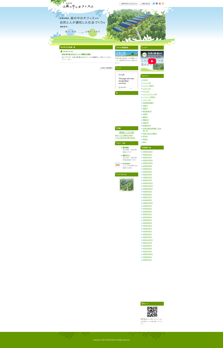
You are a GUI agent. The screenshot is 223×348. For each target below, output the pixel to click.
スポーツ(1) (147, 89)
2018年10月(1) (148, 152)
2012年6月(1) (147, 229)
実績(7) (145, 108)
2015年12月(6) (148, 160)
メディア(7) (147, 100)
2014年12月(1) (148, 183)
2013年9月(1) (147, 209)
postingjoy (126, 163)
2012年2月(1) (147, 234)
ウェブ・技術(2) (148, 86)
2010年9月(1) (147, 257)
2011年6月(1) (147, 246)
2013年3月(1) (147, 217)
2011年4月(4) (147, 248)
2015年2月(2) (147, 177)
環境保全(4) (147, 125)
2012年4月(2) (147, 231)
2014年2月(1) (147, 206)
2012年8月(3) (147, 223)
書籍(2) (145, 117)
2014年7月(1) (147, 197)
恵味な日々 (126, 155)
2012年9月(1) (147, 220)
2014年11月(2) (148, 186)
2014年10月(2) (148, 189)
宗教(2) (145, 106)
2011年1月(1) (147, 251)
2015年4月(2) (147, 172)
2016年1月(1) (147, 157)
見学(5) (145, 136)
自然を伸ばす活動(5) (150, 134)
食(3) (144, 142)
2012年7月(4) (147, 226)
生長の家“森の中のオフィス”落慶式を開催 (76, 54)
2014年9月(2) (147, 191)
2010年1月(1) (147, 260)
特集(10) (146, 123)
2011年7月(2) (147, 243)
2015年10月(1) (148, 163)
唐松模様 (126, 147)
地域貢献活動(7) (148, 103)
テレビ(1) (146, 91)
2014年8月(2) (147, 194)
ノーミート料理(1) (149, 97)
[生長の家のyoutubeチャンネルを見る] (160, 4)
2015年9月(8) (147, 166)
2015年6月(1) (147, 169)
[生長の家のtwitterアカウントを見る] (154, 4)
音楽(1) (145, 139)
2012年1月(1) (147, 237)
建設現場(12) (147, 111)
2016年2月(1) (147, 155)
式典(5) (145, 114)
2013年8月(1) (147, 211)
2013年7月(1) (147, 214)
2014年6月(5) (147, 200)
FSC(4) (145, 80)
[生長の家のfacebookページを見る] (157, 4)
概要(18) (146, 120)
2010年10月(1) (148, 254)
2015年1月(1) (147, 180)
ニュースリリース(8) (150, 94)
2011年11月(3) (148, 240)
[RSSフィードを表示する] (163, 4)
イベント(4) (147, 83)
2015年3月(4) (147, 174)
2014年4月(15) (148, 203)
